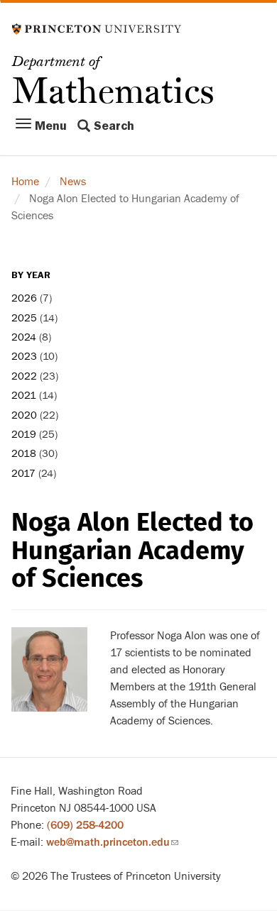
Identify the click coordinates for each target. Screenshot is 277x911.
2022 (24, 376)
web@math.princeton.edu (112, 842)
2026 (24, 298)
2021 (23, 396)
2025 (24, 318)
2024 (23, 337)
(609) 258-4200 (85, 825)
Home (25, 181)
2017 (23, 474)
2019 (23, 435)
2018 (23, 454)
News (73, 181)
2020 (24, 415)
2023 (24, 356)
